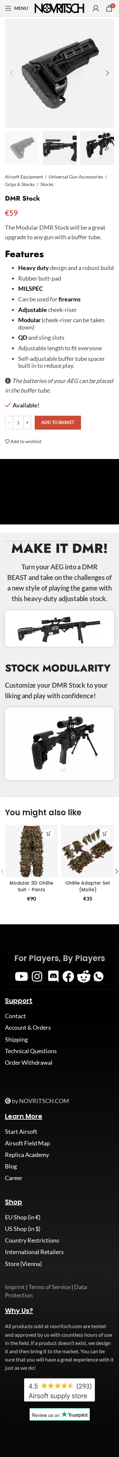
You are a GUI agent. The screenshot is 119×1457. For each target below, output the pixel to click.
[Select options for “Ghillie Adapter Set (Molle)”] (105, 834)
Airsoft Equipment (24, 176)
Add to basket (57, 422)
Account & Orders (28, 1027)
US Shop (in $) (22, 1228)
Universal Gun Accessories (76, 176)
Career (13, 1177)
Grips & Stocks (20, 184)
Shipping (16, 1039)
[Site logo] (59, 7)
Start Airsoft (21, 1131)
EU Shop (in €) (22, 1217)
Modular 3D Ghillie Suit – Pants (31, 886)
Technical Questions (31, 1050)
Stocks (47, 184)
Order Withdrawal (29, 1062)
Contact (15, 1015)
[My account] (95, 8)
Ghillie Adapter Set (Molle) (87, 886)
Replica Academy (27, 1154)
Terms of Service (49, 1286)
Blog (11, 1166)
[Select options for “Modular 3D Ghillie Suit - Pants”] (49, 834)
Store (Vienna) (23, 1263)
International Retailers (34, 1251)
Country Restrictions (32, 1240)
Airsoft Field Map (27, 1143)
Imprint (15, 1286)
